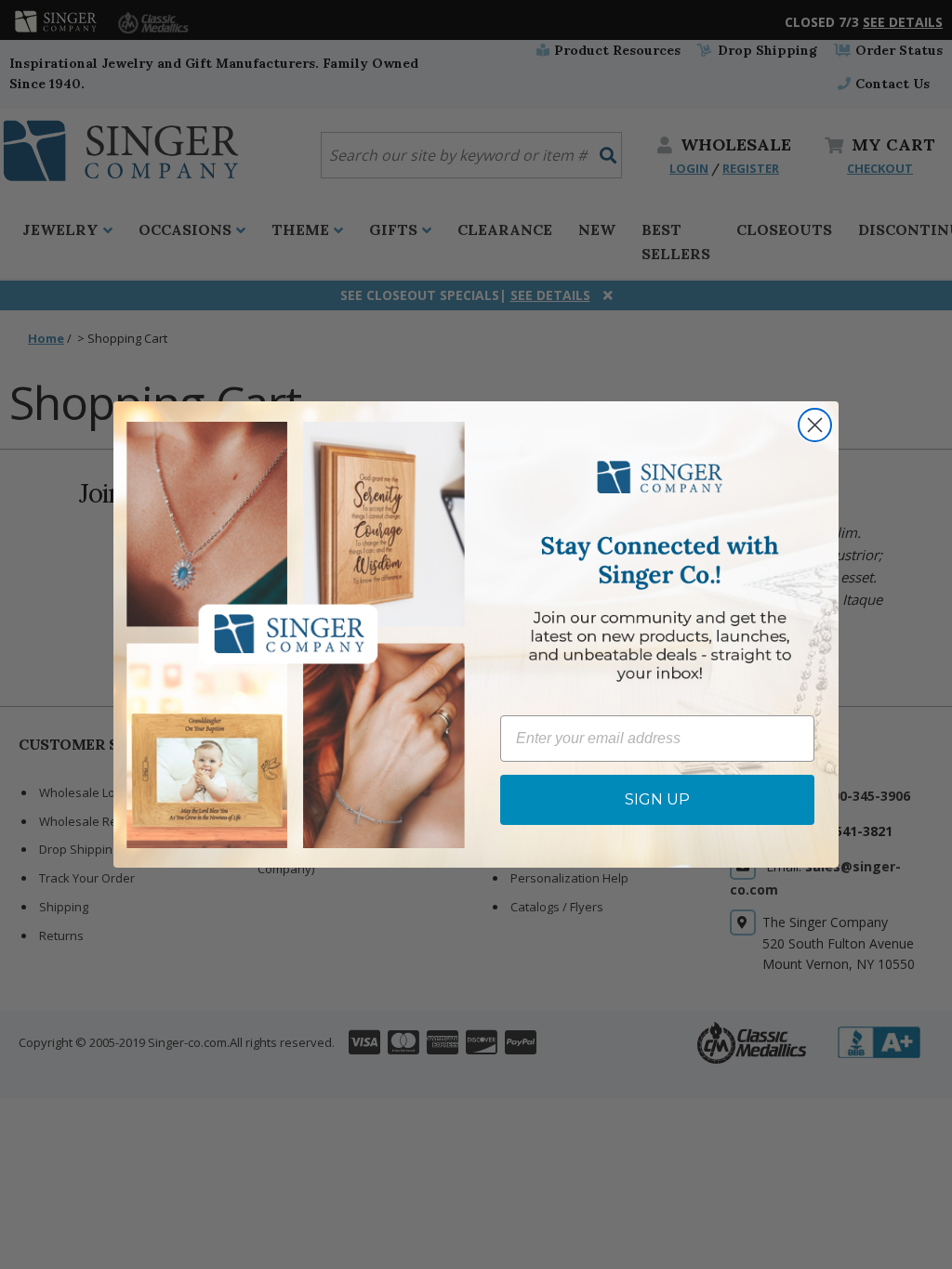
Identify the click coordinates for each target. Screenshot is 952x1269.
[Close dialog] (815, 425)
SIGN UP (657, 799)
